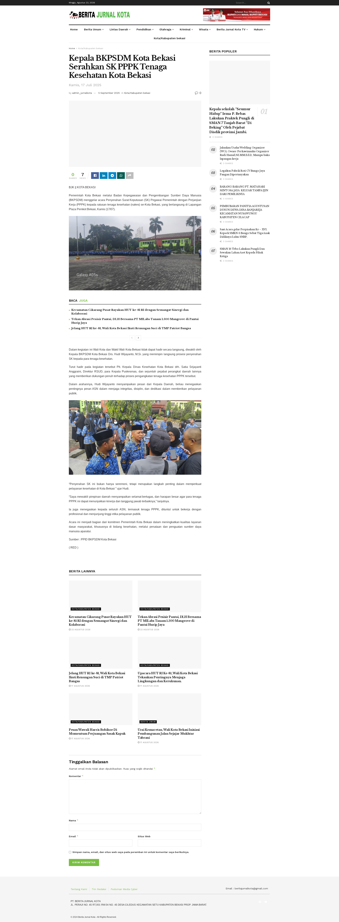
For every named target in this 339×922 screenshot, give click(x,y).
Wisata (203, 29)
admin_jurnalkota (82, 93)
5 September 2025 (109, 93)
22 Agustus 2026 (80, 629)
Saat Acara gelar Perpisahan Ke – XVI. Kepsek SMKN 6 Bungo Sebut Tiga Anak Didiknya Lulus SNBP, (245, 233)
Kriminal (185, 29)
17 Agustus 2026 (80, 686)
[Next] (138, 337)
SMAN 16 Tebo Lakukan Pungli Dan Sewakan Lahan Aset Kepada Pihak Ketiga (242, 252)
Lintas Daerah (119, 29)
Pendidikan (143, 29)
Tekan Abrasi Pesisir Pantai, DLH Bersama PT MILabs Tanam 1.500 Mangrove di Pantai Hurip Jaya (169, 621)
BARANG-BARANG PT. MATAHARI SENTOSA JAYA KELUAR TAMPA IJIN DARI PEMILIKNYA (244, 190)
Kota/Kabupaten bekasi (169, 38)
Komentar (76, 776)
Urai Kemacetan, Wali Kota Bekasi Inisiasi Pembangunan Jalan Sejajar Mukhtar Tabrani (169, 733)
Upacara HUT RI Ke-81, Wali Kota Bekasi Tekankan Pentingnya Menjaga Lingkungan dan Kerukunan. (168, 677)
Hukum (258, 29)
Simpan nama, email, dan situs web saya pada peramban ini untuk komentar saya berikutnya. (130, 852)
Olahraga (165, 29)
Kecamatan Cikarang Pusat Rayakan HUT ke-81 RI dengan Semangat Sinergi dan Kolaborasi (100, 621)
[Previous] (132, 337)
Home (74, 29)
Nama (73, 820)
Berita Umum (92, 29)
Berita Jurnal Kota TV (231, 29)
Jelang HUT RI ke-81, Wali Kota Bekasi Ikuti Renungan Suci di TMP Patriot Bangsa (131, 328)
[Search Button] (268, 2)
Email (73, 836)
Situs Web (144, 836)
